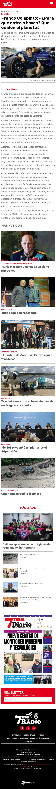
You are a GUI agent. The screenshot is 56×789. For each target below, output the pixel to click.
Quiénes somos (42, 738)
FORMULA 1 (37, 80)
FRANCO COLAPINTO (48, 80)
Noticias (40, 735)
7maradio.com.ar (34, 750)
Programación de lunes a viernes (21, 738)
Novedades (16, 735)
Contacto (28, 741)
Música (26, 735)
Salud (32, 735)
